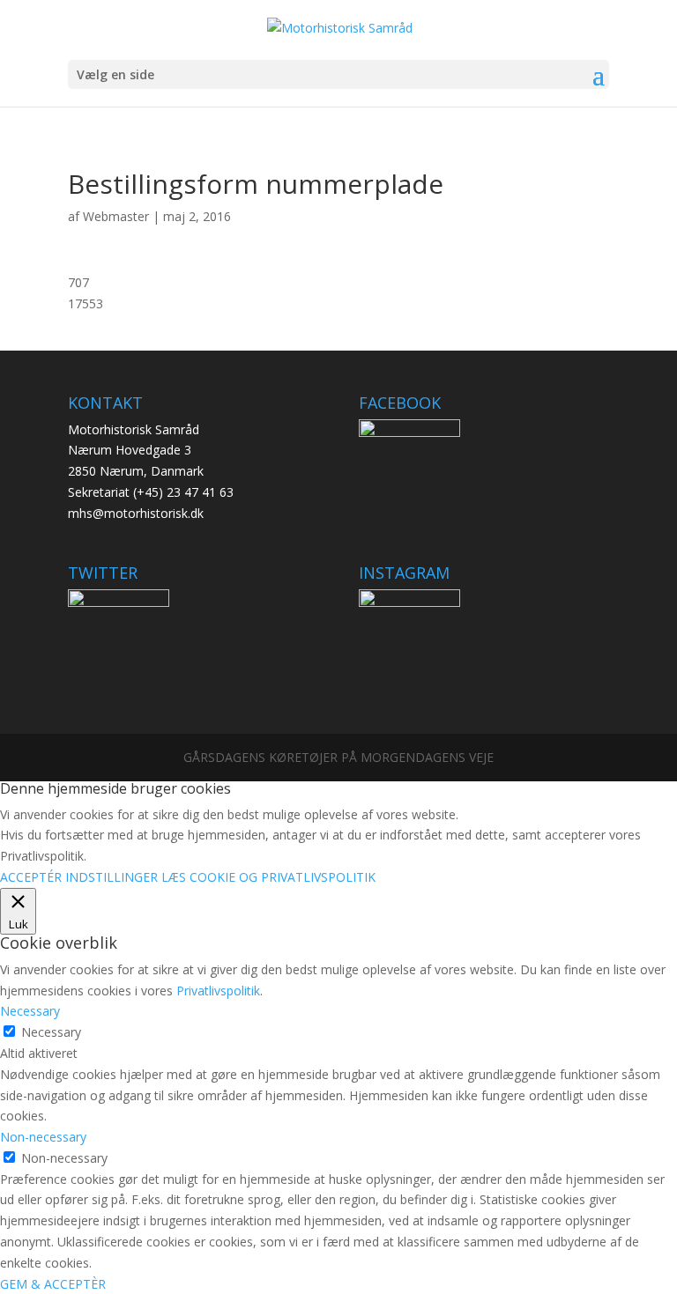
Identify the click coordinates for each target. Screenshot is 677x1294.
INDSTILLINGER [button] (111, 877)
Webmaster (116, 216)
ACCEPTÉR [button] (31, 877)
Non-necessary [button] (43, 1136)
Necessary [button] (30, 1010)
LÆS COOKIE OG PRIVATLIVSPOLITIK (268, 877)
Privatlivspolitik (218, 990)
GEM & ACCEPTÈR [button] (53, 1284)
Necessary (51, 1032)
